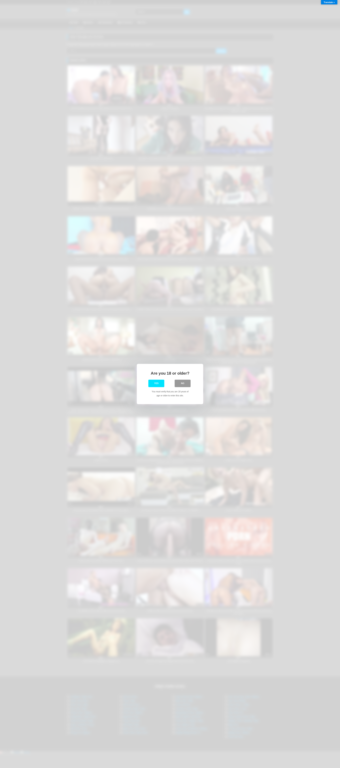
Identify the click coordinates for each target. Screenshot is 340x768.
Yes (156, 383)
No (182, 383)
